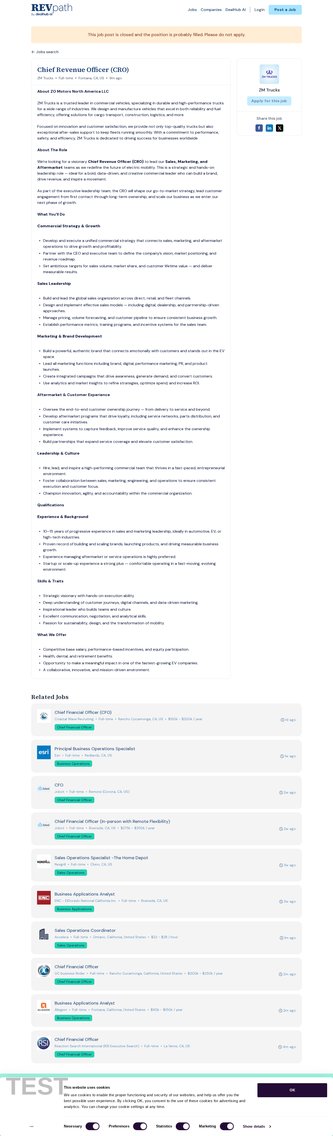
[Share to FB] (259, 128)
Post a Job (285, 9)
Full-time (66, 78)
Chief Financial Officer (74, 727)
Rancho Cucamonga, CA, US (140, 719)
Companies (211, 9)
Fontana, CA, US (91, 78)
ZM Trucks (45, 78)
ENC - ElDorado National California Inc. (86, 900)
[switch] (140, 1126)
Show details (254, 1126)
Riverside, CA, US (102, 828)
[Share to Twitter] (279, 128)
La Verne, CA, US (177, 1046)
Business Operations (73, 763)
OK (292, 1090)
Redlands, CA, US (98, 755)
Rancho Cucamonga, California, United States (146, 973)
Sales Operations (71, 872)
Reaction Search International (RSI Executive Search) (97, 1046)
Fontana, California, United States (119, 1009)
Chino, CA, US (101, 864)
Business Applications (74, 909)
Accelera (62, 937)
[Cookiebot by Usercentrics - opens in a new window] (31, 1126)
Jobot (59, 791)
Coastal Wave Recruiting (74, 719)
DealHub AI (235, 9)
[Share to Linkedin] (269, 128)
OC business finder (70, 973)
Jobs (192, 9)
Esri (57, 755)
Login (260, 9)
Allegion (61, 1009)
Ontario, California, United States (119, 937)
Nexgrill (60, 864)
